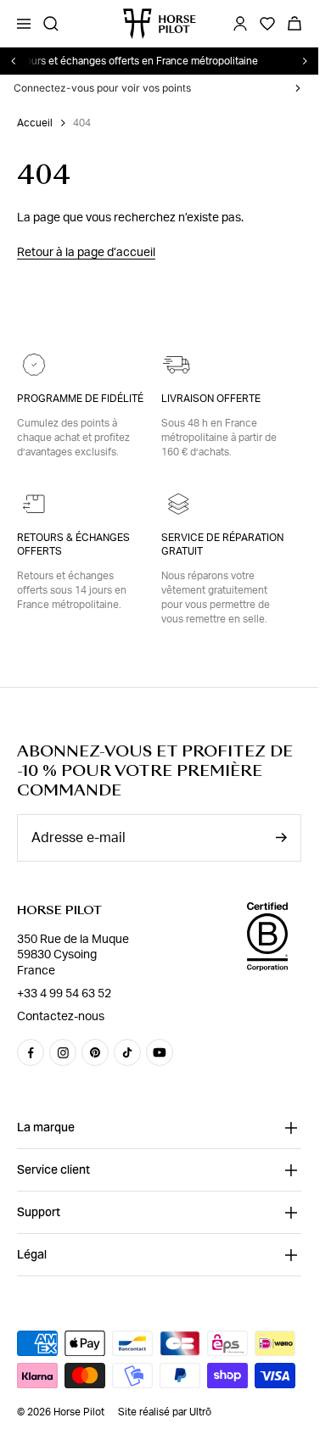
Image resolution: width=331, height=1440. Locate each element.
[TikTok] (127, 1052)
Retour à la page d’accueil (86, 253)
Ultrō (200, 1412)
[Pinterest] (95, 1052)
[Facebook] (30, 1052)
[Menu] (24, 24)
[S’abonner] (281, 837)
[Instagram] (62, 1052)
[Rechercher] (51, 24)
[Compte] (240, 24)
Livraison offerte (211, 398)
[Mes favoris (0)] (267, 24)
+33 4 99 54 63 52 (64, 994)
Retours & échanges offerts (73, 545)
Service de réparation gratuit (222, 545)
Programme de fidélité (80, 398)
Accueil (35, 123)
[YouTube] (159, 1052)
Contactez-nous (60, 1017)
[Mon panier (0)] (294, 24)
